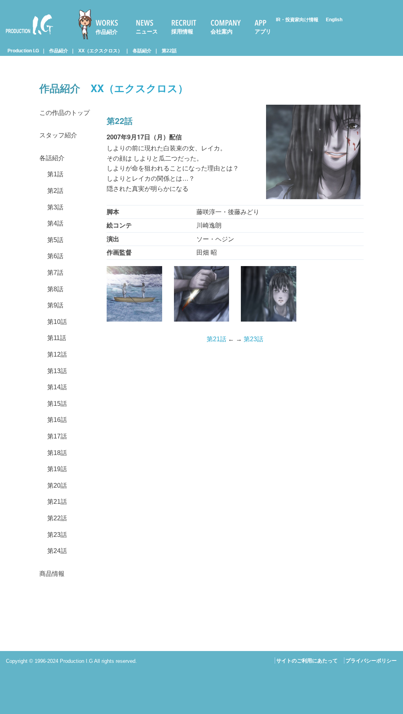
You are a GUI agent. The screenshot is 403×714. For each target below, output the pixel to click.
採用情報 (182, 31)
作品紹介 (107, 32)
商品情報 (52, 573)
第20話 (57, 485)
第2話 (55, 190)
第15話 (57, 403)
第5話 (55, 240)
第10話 (57, 321)
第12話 (57, 354)
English (334, 19)
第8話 (55, 289)
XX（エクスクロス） (100, 51)
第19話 (57, 469)
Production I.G (23, 51)
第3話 (55, 207)
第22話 (169, 51)
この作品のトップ (64, 112)
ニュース (147, 31)
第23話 (57, 534)
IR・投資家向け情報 (297, 19)
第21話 (57, 501)
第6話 (55, 256)
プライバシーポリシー (371, 661)
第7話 (55, 272)
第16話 (57, 419)
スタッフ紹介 (58, 135)
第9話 (55, 305)
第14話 (57, 387)
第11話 (56, 338)
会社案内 (222, 31)
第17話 (57, 436)
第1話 (55, 174)
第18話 (57, 452)
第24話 (57, 551)
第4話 (55, 223)
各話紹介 (142, 51)
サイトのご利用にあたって (307, 661)
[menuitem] (101, 24)
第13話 (57, 371)
